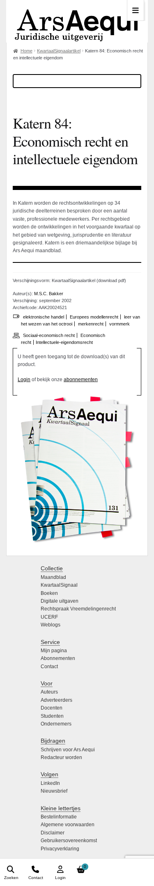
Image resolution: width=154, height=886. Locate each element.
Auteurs (49, 692)
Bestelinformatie (59, 817)
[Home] (77, 21)
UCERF (49, 617)
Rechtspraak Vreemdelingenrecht (78, 609)
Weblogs (50, 625)
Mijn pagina (54, 650)
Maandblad (53, 577)
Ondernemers (56, 724)
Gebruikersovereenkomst (69, 840)
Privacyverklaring (60, 849)
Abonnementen (58, 658)
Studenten (52, 716)
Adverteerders (56, 700)
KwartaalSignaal (59, 585)
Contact (49, 666)
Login (24, 379)
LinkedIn (50, 783)
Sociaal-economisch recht (49, 335)
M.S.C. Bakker (48, 293)
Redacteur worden (61, 757)
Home (26, 50)
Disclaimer (52, 833)
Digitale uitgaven (59, 601)
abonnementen (81, 379)
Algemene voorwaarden (67, 824)
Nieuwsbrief (54, 791)
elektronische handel (43, 316)
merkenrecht (90, 323)
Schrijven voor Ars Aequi (68, 750)
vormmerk (119, 323)
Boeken (49, 593)
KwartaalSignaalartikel (58, 50)
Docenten (51, 708)
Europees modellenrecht (94, 316)
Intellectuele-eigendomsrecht (64, 342)
